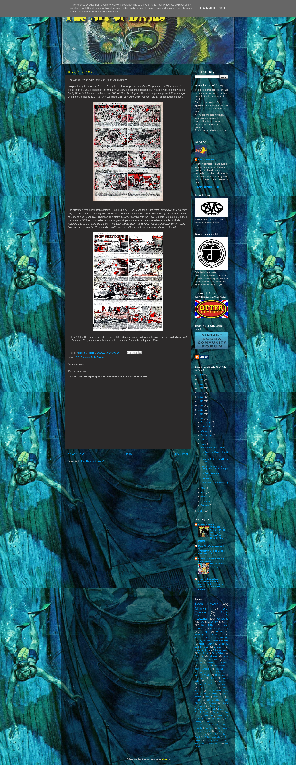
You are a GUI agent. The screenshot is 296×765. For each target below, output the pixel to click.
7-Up (207, 697)
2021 (201, 392)
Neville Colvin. (207, 687)
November (206, 426)
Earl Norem (203, 653)
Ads (226, 622)
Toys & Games (217, 672)
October (205, 431)
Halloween (213, 656)
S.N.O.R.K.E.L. (202, 637)
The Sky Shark (214, 690)
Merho (222, 734)
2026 (201, 375)
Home (129, 454)
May (203, 488)
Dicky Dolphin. (98, 357)
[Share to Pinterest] (140, 352)
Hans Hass (209, 681)
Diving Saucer (221, 650)
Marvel (219, 631)
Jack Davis (223, 681)
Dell (223, 725)
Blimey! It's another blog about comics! (211, 559)
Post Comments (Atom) (92, 461)
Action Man (217, 697)
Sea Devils (219, 647)
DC (202, 621)
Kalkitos (224, 684)
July (203, 439)
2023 (201, 383)
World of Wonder (202, 675)
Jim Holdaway (204, 731)
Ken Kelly (202, 734)
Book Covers (206, 604)
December (206, 422)
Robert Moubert (206, 159)
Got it (223, 8)
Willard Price (222, 715)
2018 (201, 405)
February (206, 501)
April (203, 492)
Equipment (200, 678)
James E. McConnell (207, 684)
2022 (201, 388)
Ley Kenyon (204, 640)
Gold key (199, 656)
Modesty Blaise (206, 634)
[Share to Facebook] (137, 352)
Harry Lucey (223, 728)
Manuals (213, 734)
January (205, 505)
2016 (201, 414)
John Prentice (201, 709)
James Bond (213, 659)
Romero (216, 712)
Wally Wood (214, 743)
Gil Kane (210, 728)
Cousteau (222, 618)
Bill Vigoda (216, 719)
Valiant (214, 621)
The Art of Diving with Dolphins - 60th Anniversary (211, 476)
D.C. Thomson (83, 357)
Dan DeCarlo (208, 625)
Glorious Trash (206, 524)
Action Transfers (207, 644)
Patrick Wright (201, 712)
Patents (221, 709)
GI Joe (213, 678)
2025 (201, 379)
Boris (222, 722)
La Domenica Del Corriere (216, 662)
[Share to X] (134, 352)
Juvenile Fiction (221, 731)
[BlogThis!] (131, 352)
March (204, 496)
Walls (214, 694)
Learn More (208, 8)
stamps (205, 631)
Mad (213, 709)
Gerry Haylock (217, 706)
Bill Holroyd (219, 675)
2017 (201, 410)
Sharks (200, 608)
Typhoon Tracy (202, 650)
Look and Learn (205, 665)
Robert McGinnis (212, 737)
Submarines (200, 672)
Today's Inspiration (208, 579)
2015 (201, 418)
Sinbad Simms (212, 740)
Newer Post (76, 454)
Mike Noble (220, 665)
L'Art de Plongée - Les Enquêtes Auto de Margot (214, 467)
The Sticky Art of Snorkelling (214, 482)
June (203, 444)
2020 (201, 397)
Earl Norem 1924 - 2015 (212, 447)
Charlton (198, 725)
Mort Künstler (202, 669)
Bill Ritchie (203, 719)
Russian (219, 669)
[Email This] (128, 352)
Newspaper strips (219, 628)
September (206, 435)
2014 (201, 511)
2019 (201, 401)
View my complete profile (207, 187)
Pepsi (197, 737)
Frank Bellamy (218, 653)
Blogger (165, 759)
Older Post (180, 454)
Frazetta (198, 728)
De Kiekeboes (212, 725)
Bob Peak (210, 722)
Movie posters (221, 640)
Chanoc (212, 703)
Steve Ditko (208, 715)
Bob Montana (213, 700)
